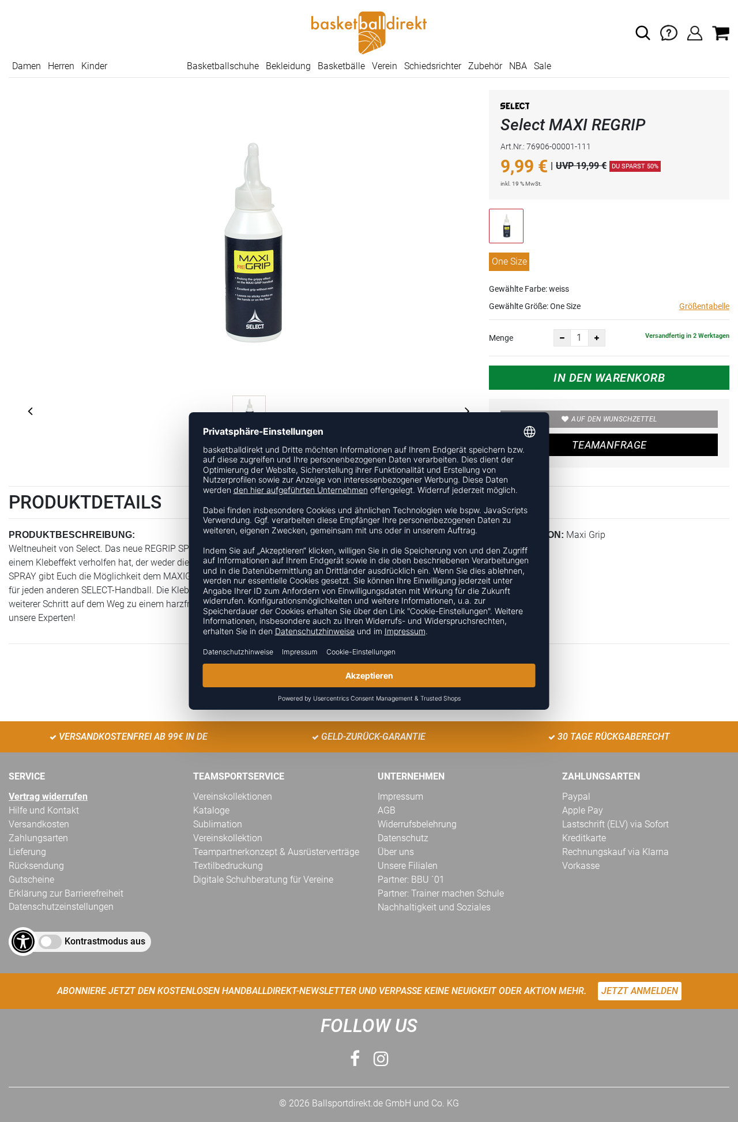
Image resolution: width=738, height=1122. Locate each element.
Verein (384, 66)
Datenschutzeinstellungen (61, 906)
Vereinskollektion (227, 838)
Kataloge (211, 810)
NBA (518, 66)
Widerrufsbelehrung (417, 824)
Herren (61, 66)
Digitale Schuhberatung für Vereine (263, 879)
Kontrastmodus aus (105, 941)
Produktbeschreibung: (72, 535)
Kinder (94, 66)
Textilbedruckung (228, 865)
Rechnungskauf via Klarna (615, 851)
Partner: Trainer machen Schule (441, 893)
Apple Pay (582, 810)
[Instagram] (381, 1059)
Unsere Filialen (408, 865)
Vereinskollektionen (232, 796)
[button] (643, 33)
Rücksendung (36, 865)
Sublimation (217, 824)
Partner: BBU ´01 (411, 879)
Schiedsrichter (432, 66)
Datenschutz (403, 838)
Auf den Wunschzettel (614, 419)
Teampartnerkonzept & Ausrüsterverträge (276, 851)
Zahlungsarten (38, 838)
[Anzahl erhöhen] (596, 338)
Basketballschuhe (223, 66)
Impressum (400, 796)
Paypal (576, 796)
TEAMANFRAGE (609, 445)
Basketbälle (341, 66)
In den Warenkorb (609, 378)
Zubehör (485, 66)
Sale (542, 66)
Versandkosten (39, 824)
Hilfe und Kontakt (44, 810)
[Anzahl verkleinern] (562, 338)
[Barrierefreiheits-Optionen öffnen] (23, 941)
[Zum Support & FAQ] (668, 32)
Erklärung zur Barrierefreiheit (66, 893)
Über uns (396, 851)
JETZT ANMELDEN (639, 990)
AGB (387, 810)
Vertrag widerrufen (48, 796)
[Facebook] (355, 1059)
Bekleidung (288, 66)
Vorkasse (581, 865)
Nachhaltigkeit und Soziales (434, 907)
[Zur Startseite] (369, 32)
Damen (26, 66)
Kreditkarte (584, 838)
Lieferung (27, 851)
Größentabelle (704, 306)
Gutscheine (31, 879)
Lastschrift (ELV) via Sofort (615, 824)
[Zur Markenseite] (514, 108)
